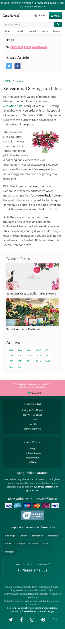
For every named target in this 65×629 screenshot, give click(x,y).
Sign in (45, 31)
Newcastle (9, 551)
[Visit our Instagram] (32, 619)
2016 (29, 355)
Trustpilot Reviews (32, 453)
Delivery (8, 31)
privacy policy (22, 607)
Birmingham (37, 535)
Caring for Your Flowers (32, 410)
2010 (38, 361)
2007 (20, 366)
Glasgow (20, 543)
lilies (27, 47)
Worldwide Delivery (32, 429)
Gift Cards (32, 419)
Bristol (45, 543)
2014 (47, 355)
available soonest (35, 6)
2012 (20, 361)
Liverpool (33, 543)
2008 (10, 366)
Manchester (53, 535)
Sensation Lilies (13, 106)
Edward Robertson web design (38, 611)
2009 (47, 361)
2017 (20, 355)
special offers (39, 47)
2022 (20, 349)
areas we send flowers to (38, 527)
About (20, 31)
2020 (38, 349)
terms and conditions (45, 607)
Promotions (16, 47)
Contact (32, 31)
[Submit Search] (58, 24)
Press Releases (32, 457)
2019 (47, 349)
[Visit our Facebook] (21, 619)
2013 (10, 361)
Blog (32, 448)
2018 (10, 355)
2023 (10, 349)
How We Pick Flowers (32, 414)
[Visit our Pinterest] (43, 619)
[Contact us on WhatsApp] (54, 619)
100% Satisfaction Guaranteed (32, 386)
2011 (29, 361)
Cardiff (8, 543)
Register (56, 31)
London (23, 535)
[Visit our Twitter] (11, 619)
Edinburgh (10, 535)
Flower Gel (32, 424)
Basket (42, 15)
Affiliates (32, 462)
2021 (29, 349)
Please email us (34, 569)
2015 (38, 355)
